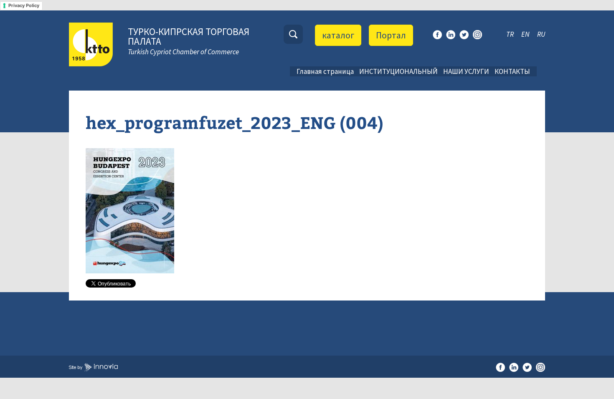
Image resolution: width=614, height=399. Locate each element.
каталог (338, 35)
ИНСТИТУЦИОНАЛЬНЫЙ (398, 71)
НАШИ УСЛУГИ (466, 71)
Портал (391, 35)
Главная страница (325, 71)
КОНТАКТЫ (512, 71)
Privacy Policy (23, 5)
